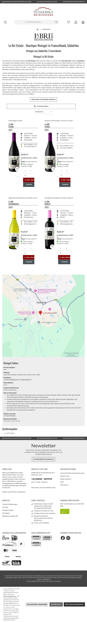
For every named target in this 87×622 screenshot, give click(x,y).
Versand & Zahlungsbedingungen (72, 473)
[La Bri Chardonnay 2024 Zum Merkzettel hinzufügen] (17, 246)
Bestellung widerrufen (10, 516)
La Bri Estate (10, 433)
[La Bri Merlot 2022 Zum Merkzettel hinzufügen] (52, 246)
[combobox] (34, 22)
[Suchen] (56, 22)
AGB (62, 482)
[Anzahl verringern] (25, 171)
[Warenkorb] (82, 22)
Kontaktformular (49, 487)
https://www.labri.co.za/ (11, 421)
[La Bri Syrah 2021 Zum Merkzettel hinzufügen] (17, 169)
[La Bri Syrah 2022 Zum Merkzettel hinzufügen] (53, 169)
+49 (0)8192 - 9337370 (41, 479)
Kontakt (5, 507)
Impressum (64, 485)
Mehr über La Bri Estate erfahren (43, 99)
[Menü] (5, 22)
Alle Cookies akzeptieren (74, 604)
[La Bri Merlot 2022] (49, 229)
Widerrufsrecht (65, 479)
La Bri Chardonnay (13, 202)
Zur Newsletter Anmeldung (43, 459)
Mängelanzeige (7, 510)
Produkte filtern (43, 106)
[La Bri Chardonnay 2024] (14, 229)
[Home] (38, 29)
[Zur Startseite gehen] (43, 12)
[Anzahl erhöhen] (25, 175)
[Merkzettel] (68, 22)
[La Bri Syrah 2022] (50, 152)
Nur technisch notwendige (37, 604)
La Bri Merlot (48, 202)
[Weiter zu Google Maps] (43, 317)
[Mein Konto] (76, 22)
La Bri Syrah (11, 125)
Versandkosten (37, 576)
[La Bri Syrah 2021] (14, 152)
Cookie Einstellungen (10, 504)
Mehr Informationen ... (10, 596)
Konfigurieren (56, 604)
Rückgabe (6, 513)
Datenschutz (64, 476)
